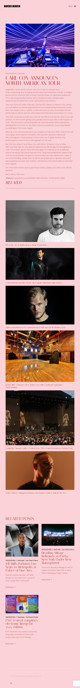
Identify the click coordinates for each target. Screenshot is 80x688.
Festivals (21, 73)
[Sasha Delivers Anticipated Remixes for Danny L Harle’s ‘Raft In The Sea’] (40, 470)
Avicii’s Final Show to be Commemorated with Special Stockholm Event (36, 327)
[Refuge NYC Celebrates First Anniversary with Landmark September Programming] (40, 356)
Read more (10, 587)
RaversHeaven (21, 676)
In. (11, 683)
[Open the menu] (72, 6)
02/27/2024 (10, 73)
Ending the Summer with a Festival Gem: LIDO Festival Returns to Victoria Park (39, 448)
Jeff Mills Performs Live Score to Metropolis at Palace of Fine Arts (21, 567)
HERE (62, 178)
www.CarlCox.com (22, 178)
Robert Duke (32, 617)
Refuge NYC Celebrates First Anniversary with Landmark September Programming (34, 386)
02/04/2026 (47, 550)
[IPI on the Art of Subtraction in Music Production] (40, 221)
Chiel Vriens (32, 560)
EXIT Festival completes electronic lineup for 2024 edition (22, 623)
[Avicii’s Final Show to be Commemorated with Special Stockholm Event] (40, 305)
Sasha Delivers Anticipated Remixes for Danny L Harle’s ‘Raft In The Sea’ (36, 493)
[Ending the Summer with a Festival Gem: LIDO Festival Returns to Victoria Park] (40, 417)
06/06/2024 (10, 617)
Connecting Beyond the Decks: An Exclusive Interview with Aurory (34, 283)
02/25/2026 (10, 560)
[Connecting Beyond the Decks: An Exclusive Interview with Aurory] (40, 264)
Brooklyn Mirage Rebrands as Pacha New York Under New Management (57, 558)
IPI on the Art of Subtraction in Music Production (26, 245)
